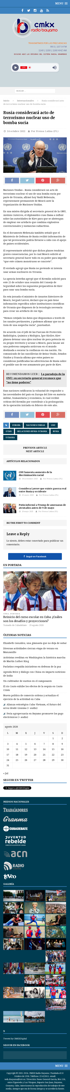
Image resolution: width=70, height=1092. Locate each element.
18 (17, 754)
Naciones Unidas (35, 425)
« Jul (5, 773)
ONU (53, 425)
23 (62, 754)
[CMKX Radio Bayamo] (35, 27)
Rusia (56, 431)
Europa (16, 425)
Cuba (6, 614)
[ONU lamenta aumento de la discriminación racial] (9, 478)
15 (53, 749)
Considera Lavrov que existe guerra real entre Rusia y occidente (42, 490)
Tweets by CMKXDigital (15, 1038)
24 (8, 760)
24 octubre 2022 (16, 131)
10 (8, 749)
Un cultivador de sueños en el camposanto (27, 681)
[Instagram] (35, 10)
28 (44, 760)
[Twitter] (29, 10)
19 (26, 754)
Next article (35, 451)
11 (17, 749)
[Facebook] (22, 10)
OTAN (9, 431)
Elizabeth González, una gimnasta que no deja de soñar (35, 643)
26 (26, 760)
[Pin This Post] (43, 181)
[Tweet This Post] (27, 181)
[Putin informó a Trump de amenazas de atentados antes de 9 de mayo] (9, 511)
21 (44, 754)
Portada (15, 614)
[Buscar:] (35, 90)
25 (17, 760)
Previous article (35, 447)
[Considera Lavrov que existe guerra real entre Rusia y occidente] (9, 495)
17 (8, 754)
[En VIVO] (48, 10)
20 (35, 754)
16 (62, 749)
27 (35, 760)
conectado (37, 540)
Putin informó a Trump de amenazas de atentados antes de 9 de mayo (42, 506)
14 (44, 749)
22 (53, 754)
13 (35, 749)
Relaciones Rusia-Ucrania (32, 431)
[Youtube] (41, 10)
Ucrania (10, 437)
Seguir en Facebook (35, 556)
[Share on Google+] (58, 181)
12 (26, 749)
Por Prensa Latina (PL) (44, 131)
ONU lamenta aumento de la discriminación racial (35, 474)
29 (53, 760)
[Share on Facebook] (12, 181)
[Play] (15, 67)
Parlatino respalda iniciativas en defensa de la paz (32, 666)
